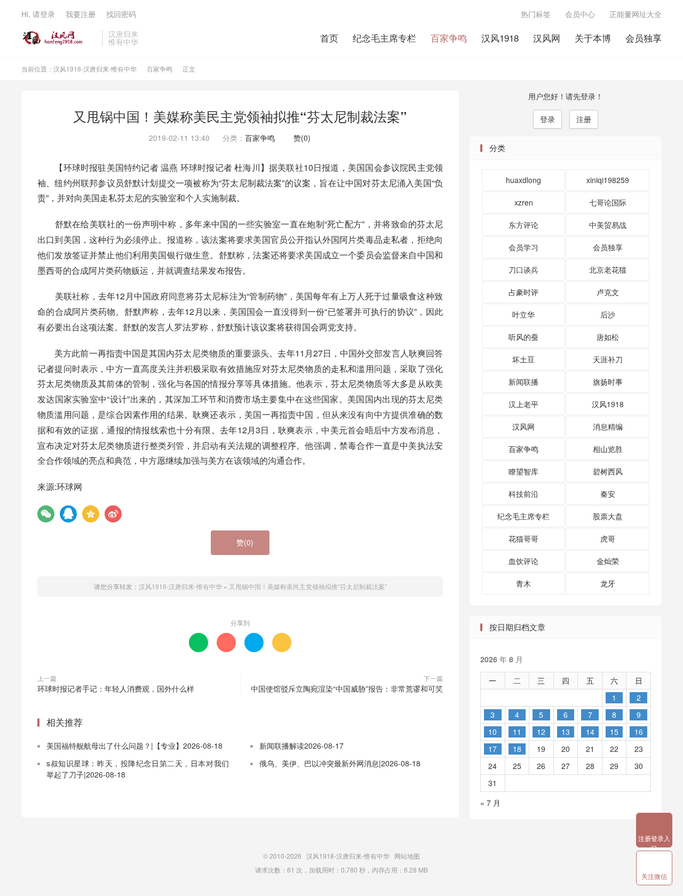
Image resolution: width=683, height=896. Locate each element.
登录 (547, 119)
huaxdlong (523, 180)
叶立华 (523, 314)
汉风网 (546, 37)
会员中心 (580, 14)
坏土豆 (523, 359)
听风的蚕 (523, 336)
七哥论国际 (607, 202)
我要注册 (81, 14)
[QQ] (68, 513)
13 (565, 731)
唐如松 (608, 336)
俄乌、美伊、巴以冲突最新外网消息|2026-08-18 (339, 763)
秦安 (607, 493)
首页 (329, 37)
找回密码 (121, 14)
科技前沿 (523, 493)
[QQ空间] (90, 513)
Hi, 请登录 (38, 14)
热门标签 (536, 14)
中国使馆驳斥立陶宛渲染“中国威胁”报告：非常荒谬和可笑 (347, 688)
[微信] (45, 513)
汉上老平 (523, 404)
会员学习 (523, 247)
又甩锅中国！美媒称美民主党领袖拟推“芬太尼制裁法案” (240, 116)
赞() (299, 137)
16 (638, 731)
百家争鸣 (449, 37)
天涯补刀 (608, 359)
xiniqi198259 (607, 180)
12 (541, 731)
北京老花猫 (607, 269)
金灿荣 (608, 561)
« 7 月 (490, 802)
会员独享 (643, 37)
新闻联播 (523, 381)
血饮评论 (523, 561)
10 (492, 731)
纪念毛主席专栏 (384, 37)
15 (614, 731)
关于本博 (593, 37)
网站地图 (407, 855)
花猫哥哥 (523, 538)
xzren (523, 202)
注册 (583, 119)
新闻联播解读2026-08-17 (301, 745)
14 (590, 731)
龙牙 (607, 583)
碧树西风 (608, 471)
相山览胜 (608, 448)
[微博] (113, 513)
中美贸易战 (607, 224)
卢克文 (608, 292)
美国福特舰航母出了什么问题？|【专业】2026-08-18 (134, 745)
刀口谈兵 (523, 269)
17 (492, 748)
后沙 (607, 314)
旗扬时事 (608, 381)
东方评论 (523, 224)
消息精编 (608, 426)
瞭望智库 (523, 471)
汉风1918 (500, 37)
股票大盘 (608, 516)
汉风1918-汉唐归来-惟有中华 (59, 37)
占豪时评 (523, 292)
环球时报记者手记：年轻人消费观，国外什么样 (115, 688)
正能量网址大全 (635, 14)
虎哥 (607, 538)
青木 (523, 583)
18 (517, 748)
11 (517, 731)
